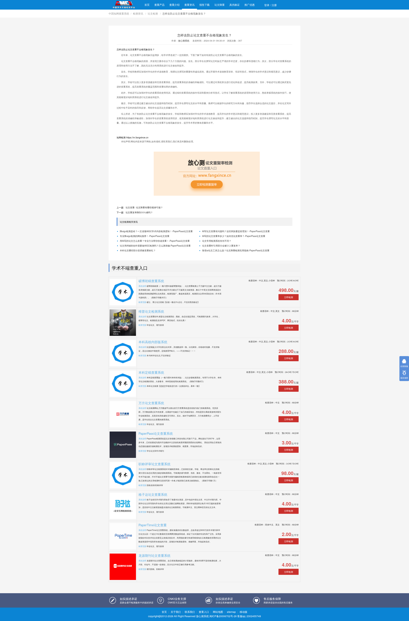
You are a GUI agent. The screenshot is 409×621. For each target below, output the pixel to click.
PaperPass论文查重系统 (156, 433)
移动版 (243, 612)
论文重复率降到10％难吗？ (139, 212)
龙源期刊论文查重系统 (154, 555)
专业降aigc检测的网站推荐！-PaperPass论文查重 (144, 236)
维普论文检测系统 (151, 311)
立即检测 (288, 297)
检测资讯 (138, 13)
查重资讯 (189, 5)
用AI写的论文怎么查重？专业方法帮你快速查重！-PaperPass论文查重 (155, 240)
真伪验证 (234, 5)
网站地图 (218, 612)
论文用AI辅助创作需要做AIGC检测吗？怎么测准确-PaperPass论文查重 (155, 245)
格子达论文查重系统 (153, 494)
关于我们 (176, 612)
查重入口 (204, 612)
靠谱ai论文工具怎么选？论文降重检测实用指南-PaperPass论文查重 (235, 250)
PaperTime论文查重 (153, 525)
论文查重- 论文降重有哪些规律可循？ (144, 207)
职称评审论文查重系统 (154, 464)
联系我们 (190, 612)
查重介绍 (174, 5)
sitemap (231, 612)
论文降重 (219, 5)
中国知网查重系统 (119, 13)
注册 (274, 5)
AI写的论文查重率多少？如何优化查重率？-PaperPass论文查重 (233, 236)
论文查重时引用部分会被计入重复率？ (221, 245)
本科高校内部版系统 (153, 341)
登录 (266, 5)
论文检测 (153, 13)
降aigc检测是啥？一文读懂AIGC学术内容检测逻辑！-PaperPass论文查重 (156, 231)
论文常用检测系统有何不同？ (216, 240)
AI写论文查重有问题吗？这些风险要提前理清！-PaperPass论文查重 (236, 231)
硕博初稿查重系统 (151, 280)
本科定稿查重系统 (151, 372)
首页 (147, 5)
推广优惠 (249, 5)
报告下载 (204, 5)
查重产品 (159, 5)
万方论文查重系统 (151, 403)
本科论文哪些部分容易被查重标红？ (138, 250)
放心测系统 (183, 40)
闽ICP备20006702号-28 (223, 616)
